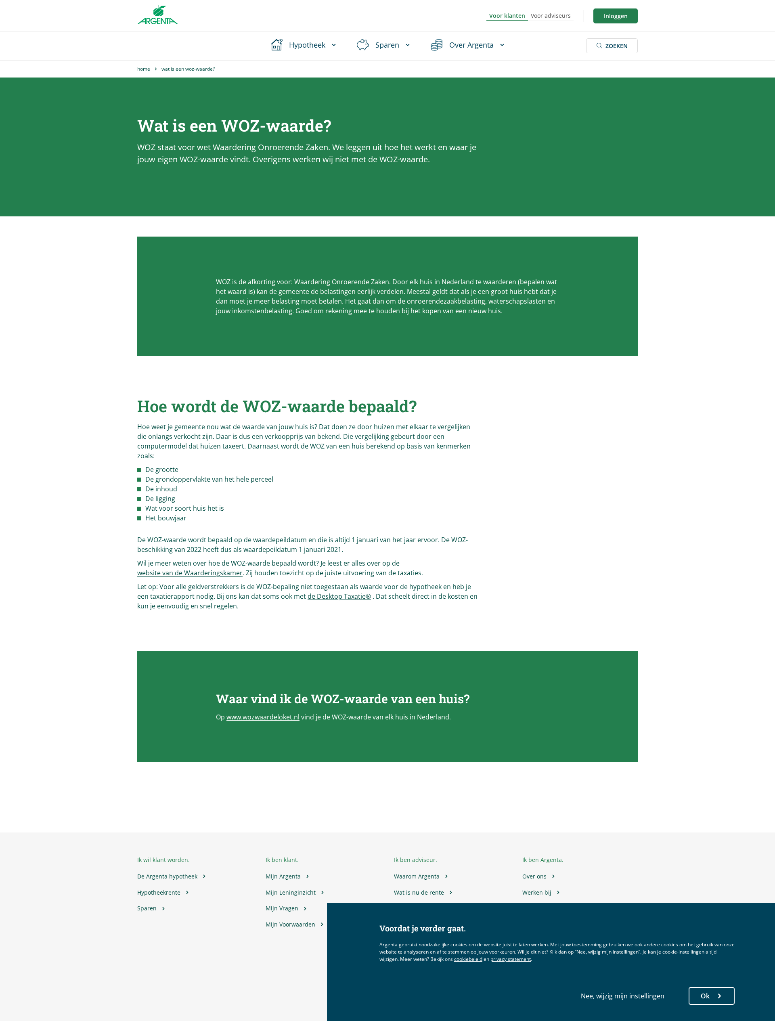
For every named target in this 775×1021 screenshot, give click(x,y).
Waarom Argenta (417, 876)
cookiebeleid (468, 959)
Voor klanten (507, 15)
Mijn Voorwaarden (290, 924)
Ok (705, 996)
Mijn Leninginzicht (291, 892)
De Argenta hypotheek (167, 876)
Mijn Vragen (282, 908)
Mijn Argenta (283, 876)
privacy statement (510, 959)
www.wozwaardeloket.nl (263, 717)
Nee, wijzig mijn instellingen (622, 996)
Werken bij (536, 892)
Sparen (147, 908)
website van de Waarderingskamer (190, 572)
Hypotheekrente (158, 892)
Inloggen (616, 16)
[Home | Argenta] (157, 16)
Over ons (534, 876)
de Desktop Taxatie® (339, 596)
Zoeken (616, 46)
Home (143, 68)
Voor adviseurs (551, 15)
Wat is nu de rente (419, 892)
